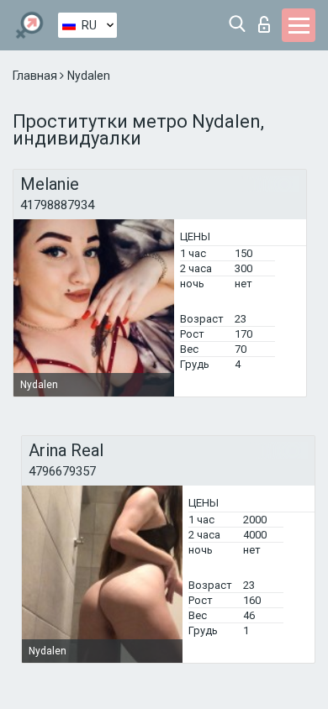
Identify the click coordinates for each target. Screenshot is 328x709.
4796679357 (62, 471)
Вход (268, 19)
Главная (36, 75)
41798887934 (57, 205)
